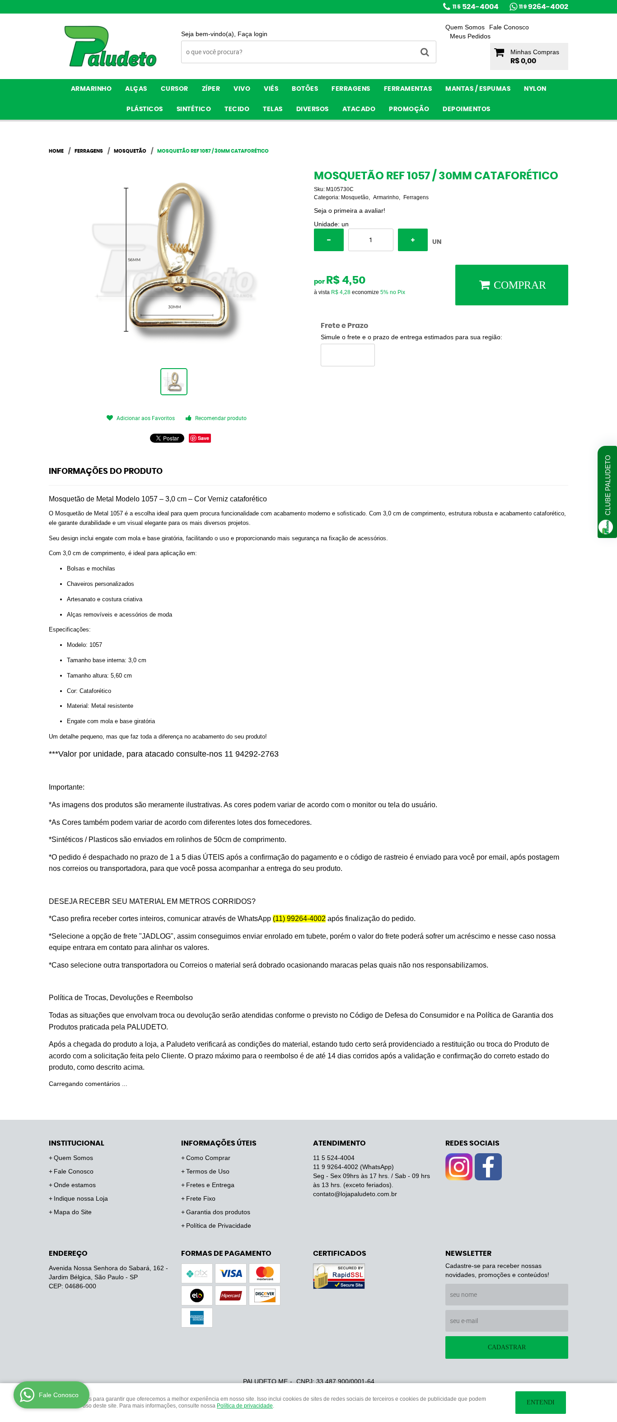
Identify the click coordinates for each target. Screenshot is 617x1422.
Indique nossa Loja (81, 1198)
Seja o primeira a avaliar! (349, 210)
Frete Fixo (200, 1198)
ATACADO (359, 109)
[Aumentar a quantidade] (413, 240)
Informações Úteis (219, 1143)
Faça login (252, 33)
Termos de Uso (207, 1171)
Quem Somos (465, 27)
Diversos (312, 109)
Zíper (211, 89)
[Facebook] (488, 1166)
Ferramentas (408, 89)
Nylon (535, 89)
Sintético (194, 109)
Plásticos (144, 109)
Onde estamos (75, 1184)
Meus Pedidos (470, 36)
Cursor (174, 89)
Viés (271, 89)
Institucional (76, 1143)
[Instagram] (458, 1166)
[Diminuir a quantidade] (329, 240)
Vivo (242, 89)
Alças (136, 89)
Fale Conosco (509, 27)
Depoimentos (467, 109)
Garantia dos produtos (218, 1212)
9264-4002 (543, 6)
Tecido (236, 109)
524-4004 (476, 6)
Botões (305, 89)
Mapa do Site (73, 1212)
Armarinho (91, 89)
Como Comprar (208, 1157)
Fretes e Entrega (210, 1184)
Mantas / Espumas (477, 89)
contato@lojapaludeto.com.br (355, 1193)
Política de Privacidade (218, 1225)
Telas (273, 109)
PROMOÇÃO (409, 109)
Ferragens (351, 89)
